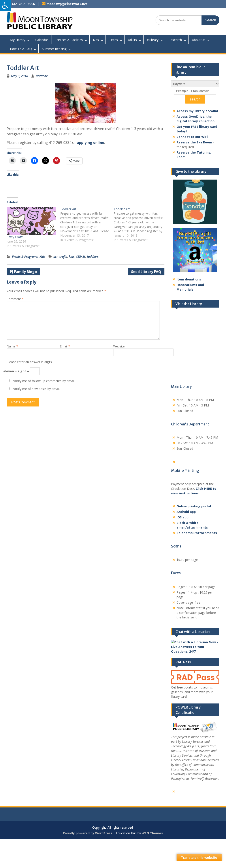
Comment (15, 299)
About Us (198, 40)
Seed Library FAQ (146, 271)
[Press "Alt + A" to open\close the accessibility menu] (5, 5)
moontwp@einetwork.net (67, 4)
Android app (186, 512)
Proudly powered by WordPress (87, 833)
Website (119, 346)
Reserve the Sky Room (194, 142)
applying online (90, 142)
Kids (96, 40)
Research (175, 40)
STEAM (80, 256)
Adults (132, 40)
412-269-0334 (23, 4)
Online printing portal (194, 506)
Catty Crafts (15, 237)
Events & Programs (25, 256)
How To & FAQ (21, 49)
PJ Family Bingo (23, 271)
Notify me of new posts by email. (36, 389)
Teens (113, 40)
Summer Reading (54, 49)
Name (12, 346)
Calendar (41, 40)
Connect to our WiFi (192, 137)
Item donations (189, 279)
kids (71, 256)
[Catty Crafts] (31, 221)
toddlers (92, 256)
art (55, 256)
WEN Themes (152, 833)
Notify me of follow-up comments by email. (44, 381)
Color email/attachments (197, 533)
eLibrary (152, 40)
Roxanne (42, 76)
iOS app (182, 517)
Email (65, 346)
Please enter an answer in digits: (30, 362)
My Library (17, 40)
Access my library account (197, 111)
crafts (63, 256)
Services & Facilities (69, 40)
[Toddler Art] (87, 224)
